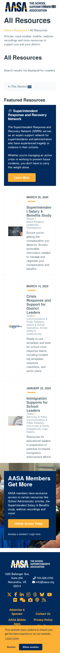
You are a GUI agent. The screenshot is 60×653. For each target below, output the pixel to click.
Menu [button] (47, 6)
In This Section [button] (18, 86)
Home (8, 30)
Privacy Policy (43, 620)
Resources (21, 30)
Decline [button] (11, 647)
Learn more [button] (12, 638)
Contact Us (43, 614)
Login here (34, 534)
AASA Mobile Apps (17, 622)
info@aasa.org (45, 582)
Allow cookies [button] (31, 647)
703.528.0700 (44, 578)
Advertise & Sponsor (17, 612)
